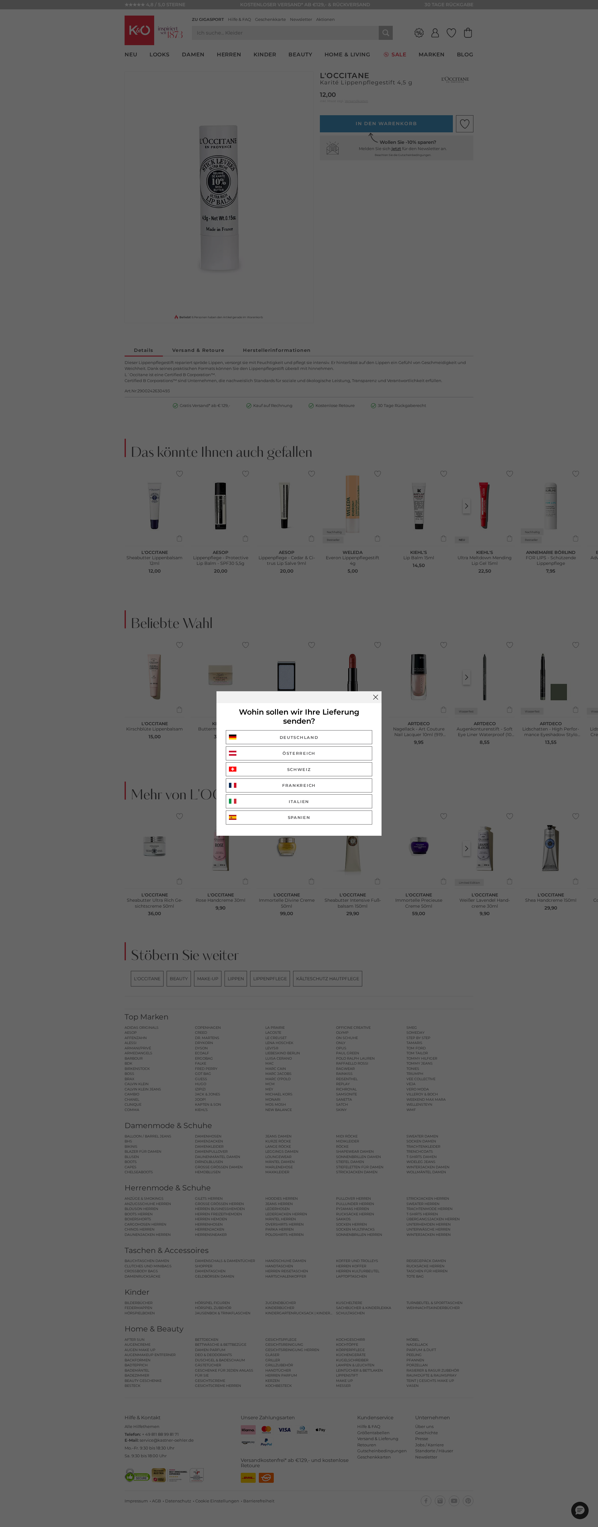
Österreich (299, 753)
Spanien (299, 817)
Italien (299, 801)
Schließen (376, 697)
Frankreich (299, 785)
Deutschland (299, 737)
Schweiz (299, 769)
